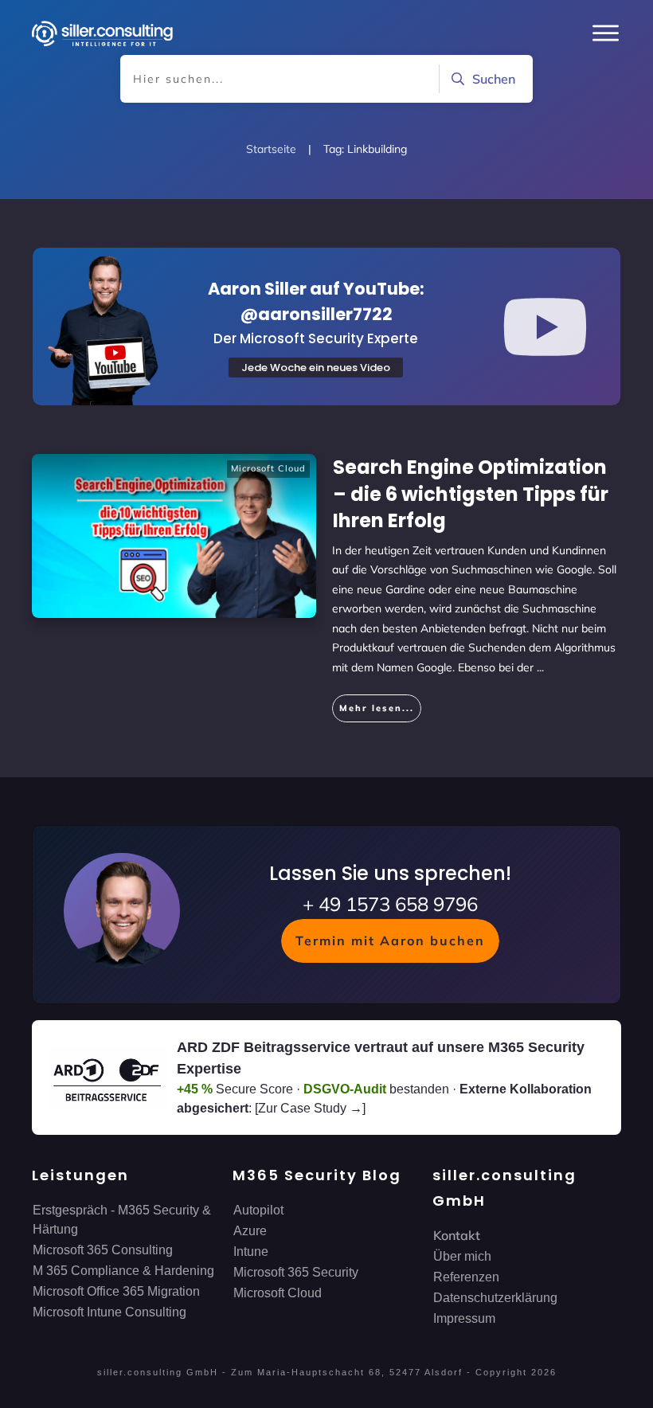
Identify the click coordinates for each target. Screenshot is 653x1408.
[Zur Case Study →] (310, 1108)
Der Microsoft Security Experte (315, 338)
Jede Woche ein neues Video (315, 367)
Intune (250, 1251)
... (540, 667)
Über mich (462, 1256)
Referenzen (466, 1277)
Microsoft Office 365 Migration (116, 1291)
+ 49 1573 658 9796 (390, 904)
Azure (250, 1231)
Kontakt (456, 1235)
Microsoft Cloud (268, 468)
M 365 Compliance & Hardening (123, 1270)
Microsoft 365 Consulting (103, 1250)
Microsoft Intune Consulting (109, 1312)
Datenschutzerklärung (495, 1297)
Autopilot (258, 1210)
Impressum (464, 1318)
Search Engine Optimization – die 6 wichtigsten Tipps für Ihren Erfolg (470, 494)
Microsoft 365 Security (295, 1272)
